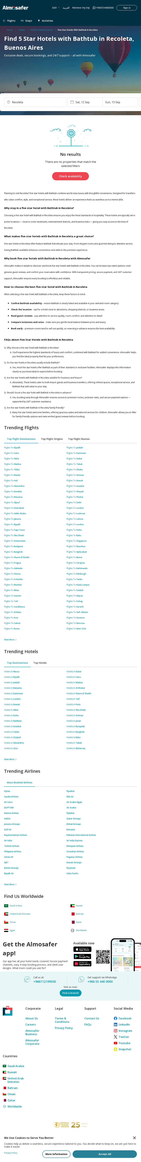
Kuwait (12, 1072)
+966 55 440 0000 (100, 981)
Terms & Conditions (62, 1020)
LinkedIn (124, 1024)
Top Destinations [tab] (17, 662)
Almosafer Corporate (32, 1042)
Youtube (124, 1043)
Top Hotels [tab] (40, 662)
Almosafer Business (32, 1032)
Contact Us (91, 1018)
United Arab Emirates (16, 1080)
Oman (11, 1094)
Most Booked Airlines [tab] (19, 782)
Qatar (11, 1100)
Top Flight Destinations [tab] (21, 439)
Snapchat (125, 1049)
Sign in (127, 7)
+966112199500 (44, 981)
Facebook (125, 1018)
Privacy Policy (64, 1028)
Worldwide (15, 1106)
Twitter (124, 1037)
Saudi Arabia (16, 1066)
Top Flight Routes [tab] (79, 439)
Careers (30, 1024)
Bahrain (13, 1088)
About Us (31, 1018)
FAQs (87, 1024)
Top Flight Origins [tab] (52, 439)
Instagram (125, 1030)
